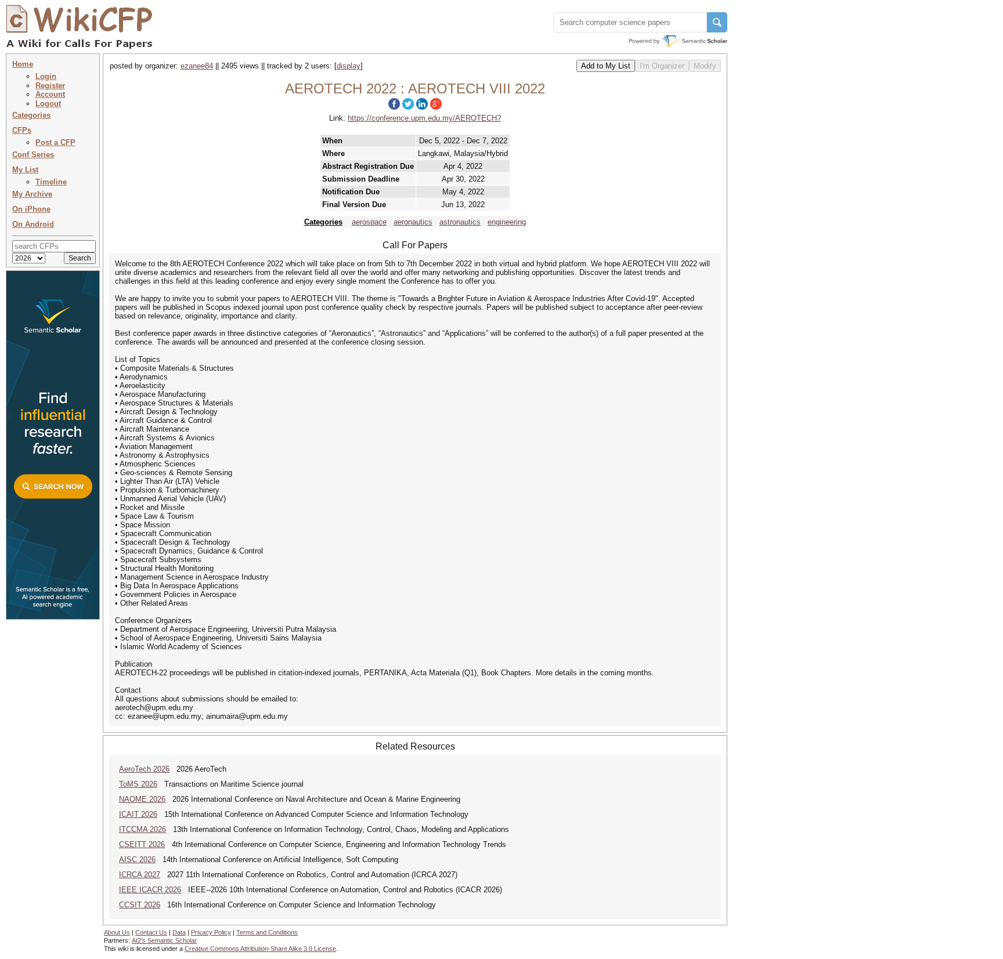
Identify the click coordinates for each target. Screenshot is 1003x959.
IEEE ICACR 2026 (150, 889)
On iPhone (31, 209)
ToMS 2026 (138, 784)
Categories (31, 115)
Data (179, 932)
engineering (507, 222)
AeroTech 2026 (144, 769)
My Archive (32, 194)
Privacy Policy (211, 932)
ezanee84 (197, 65)
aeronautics (413, 222)
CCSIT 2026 (139, 904)
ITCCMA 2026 (142, 829)
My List (25, 169)
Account (50, 94)
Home (22, 64)
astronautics (460, 222)
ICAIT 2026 (138, 814)
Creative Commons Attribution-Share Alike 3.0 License (260, 948)
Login (45, 76)
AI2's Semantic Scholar (164, 940)
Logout (48, 103)
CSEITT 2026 (142, 844)
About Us (117, 932)
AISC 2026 (137, 859)
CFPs (21, 130)
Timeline (51, 182)
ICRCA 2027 (139, 874)
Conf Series (33, 154)
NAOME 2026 (142, 799)
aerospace (369, 222)
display (348, 65)
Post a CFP (55, 142)
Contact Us (151, 932)
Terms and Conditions (267, 932)
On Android (33, 224)
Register (50, 85)
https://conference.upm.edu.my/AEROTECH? (424, 118)
